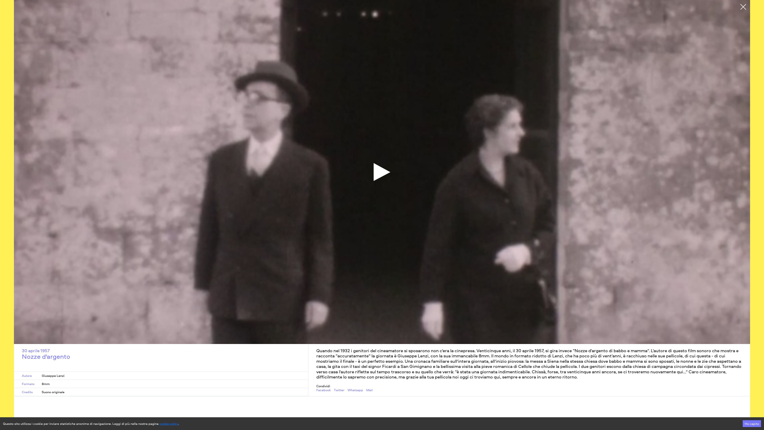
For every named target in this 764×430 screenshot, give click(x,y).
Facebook (323, 390)
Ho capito (752, 423)
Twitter (339, 390)
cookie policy (168, 423)
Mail (369, 390)
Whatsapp (355, 390)
